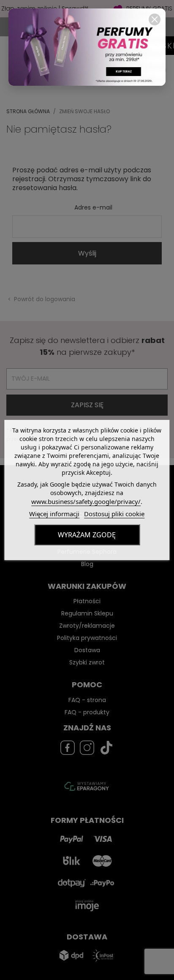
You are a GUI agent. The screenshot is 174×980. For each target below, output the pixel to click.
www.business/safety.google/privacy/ (86, 501)
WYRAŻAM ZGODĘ (87, 534)
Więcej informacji (54, 513)
